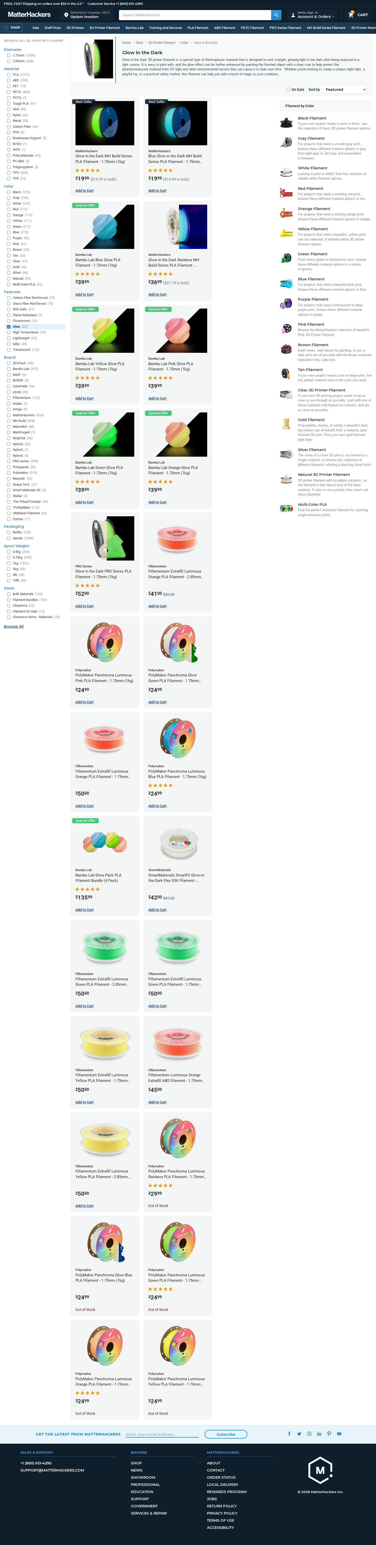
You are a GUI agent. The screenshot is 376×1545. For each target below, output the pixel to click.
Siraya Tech (25, 484)
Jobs (212, 1499)
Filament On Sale (29, 611)
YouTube (339, 1433)
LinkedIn (319, 1433)
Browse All (14, 626)
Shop (136, 1463)
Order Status (221, 1477)
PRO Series (25, 461)
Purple (21, 238)
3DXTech (23, 363)
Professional (145, 1484)
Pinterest (329, 1433)
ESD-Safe (23, 309)
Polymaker (25, 473)
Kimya (20, 409)
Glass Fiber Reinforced (33, 303)
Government (144, 1506)
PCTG (20, 98)
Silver (20, 273)
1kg (21, 563)
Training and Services (165, 28)
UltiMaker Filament (30, 513)
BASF (19, 375)
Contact (216, 1470)
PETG (21, 92)
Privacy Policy (222, 1513)
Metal (20, 121)
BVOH (20, 144)
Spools (23, 538)
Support (140, 1499)
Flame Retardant (27, 315)
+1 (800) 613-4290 (129, 4)
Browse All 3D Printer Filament (34, 40)
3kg (19, 569)
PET (19, 86)
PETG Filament (252, 28)
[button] (87, 14)
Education (142, 1491)
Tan (19, 255)
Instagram (309, 1433)
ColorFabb (24, 386)
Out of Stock (158, 1206)
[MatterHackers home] (29, 15)
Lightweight (25, 338)
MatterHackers (28, 415)
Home (126, 43)
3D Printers (75, 28)
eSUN (20, 392)
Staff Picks (53, 28)
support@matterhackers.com (52, 1470)
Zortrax (21, 519)
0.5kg (21, 552)
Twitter (299, 1433)
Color (184, 43)
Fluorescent (25, 321)
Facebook (289, 1433)
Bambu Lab (134, 28)
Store (139, 43)
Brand (10, 357)
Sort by (314, 89)
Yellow (22, 221)
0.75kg (22, 557)
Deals (9, 588)
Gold (20, 267)
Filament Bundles (30, 600)
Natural (22, 278)
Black (21, 192)
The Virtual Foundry (30, 501)
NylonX (21, 455)
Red (20, 209)
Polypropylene (26, 167)
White (21, 203)
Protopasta (24, 467)
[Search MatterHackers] (276, 15)
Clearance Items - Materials (36, 617)
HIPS (19, 149)
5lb (19, 575)
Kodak (20, 404)
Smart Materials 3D (29, 490)
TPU (20, 172)
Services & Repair (149, 1513)
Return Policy (222, 1506)
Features (12, 292)
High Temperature (29, 332)
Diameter (13, 49)
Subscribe (226, 1434)
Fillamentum (26, 398)
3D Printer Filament (105, 28)
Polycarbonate (27, 155)
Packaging (14, 526)
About (213, 1463)
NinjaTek (23, 438)
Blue (20, 232)
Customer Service (101, 4)
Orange (22, 215)
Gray (21, 198)
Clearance (24, 605)
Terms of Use (220, 1520)
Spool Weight (16, 546)
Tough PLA (24, 103)
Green (22, 226)
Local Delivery (222, 1484)
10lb (19, 580)
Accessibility (220, 1527)
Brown (21, 249)
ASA (19, 109)
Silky (20, 344)
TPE (19, 178)
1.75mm (24, 55)
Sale (35, 28)
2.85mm (23, 61)
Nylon (20, 115)
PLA (21, 74)
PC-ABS (21, 161)
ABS (20, 80)
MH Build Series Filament (326, 28)
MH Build (24, 421)
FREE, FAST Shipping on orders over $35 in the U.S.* (44, 4)
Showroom (143, 1477)
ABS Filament (224, 28)
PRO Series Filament (285, 28)
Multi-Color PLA (27, 284)
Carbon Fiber (25, 126)
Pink (20, 244)
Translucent (26, 350)
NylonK (21, 450)
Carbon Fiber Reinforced (34, 298)
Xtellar (20, 496)
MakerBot (23, 427)
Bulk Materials (28, 594)
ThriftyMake (26, 507)
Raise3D (22, 478)
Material (11, 69)
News (136, 1470)
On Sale (298, 89)
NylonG (22, 444)
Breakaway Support (30, 138)
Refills (22, 532)
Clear (20, 261)
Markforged (24, 432)
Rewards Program (227, 1491)
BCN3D (21, 380)
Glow (20, 326)
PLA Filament (197, 28)
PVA (19, 132)
